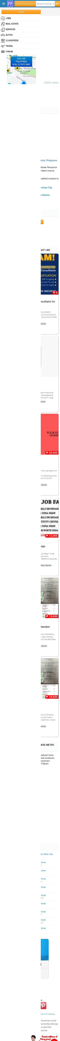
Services (10, 29)
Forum (9, 51)
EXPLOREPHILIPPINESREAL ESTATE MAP (21, 61)
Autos (9, 35)
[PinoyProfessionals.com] (10, 3)
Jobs (8, 18)
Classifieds (12, 40)
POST (21, 11)
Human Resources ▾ (25, 3)
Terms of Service (47, 1014)
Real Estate (12, 24)
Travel (9, 46)
